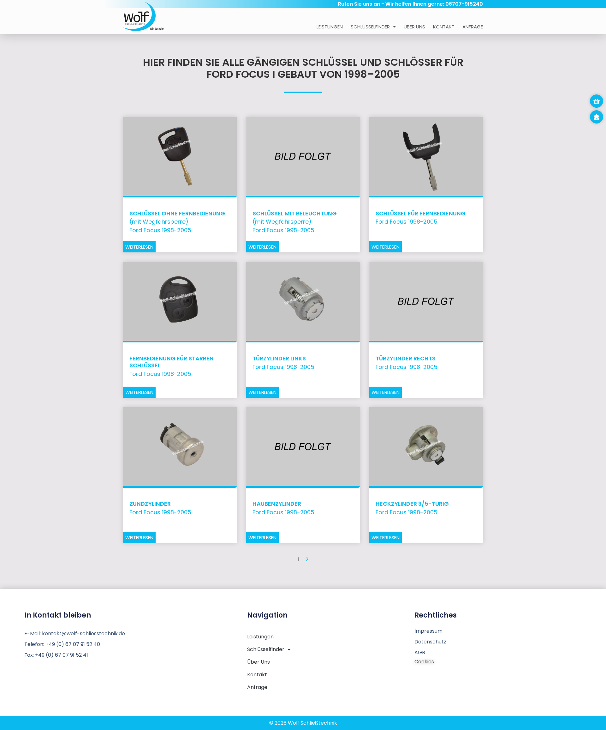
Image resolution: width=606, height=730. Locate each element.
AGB (419, 652)
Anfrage (472, 26)
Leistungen (330, 26)
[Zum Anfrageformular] (596, 101)
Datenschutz (430, 641)
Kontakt (443, 26)
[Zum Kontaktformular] (596, 117)
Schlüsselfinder (370, 26)
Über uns (414, 26)
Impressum (428, 631)
